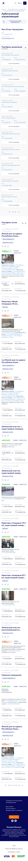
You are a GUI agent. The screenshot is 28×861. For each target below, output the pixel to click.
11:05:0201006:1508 (9, 552)
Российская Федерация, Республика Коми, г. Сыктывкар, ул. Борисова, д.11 (12, 335)
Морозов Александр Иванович (11, 165)
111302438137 (7, 75)
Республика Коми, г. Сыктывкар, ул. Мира (14, 701)
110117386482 (7, 107)
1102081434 (7, 122)
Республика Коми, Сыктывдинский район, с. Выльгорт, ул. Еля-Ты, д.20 (12, 266)
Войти (20, 3)
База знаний (9, 806)
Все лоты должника (14, 63)
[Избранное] (2, 246)
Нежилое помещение (11, 675)
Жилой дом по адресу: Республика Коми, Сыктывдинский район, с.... (14, 234)
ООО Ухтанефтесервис (8, 118)
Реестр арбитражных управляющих (17, 9)
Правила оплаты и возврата (14, 810)
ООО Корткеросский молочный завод (13, 86)
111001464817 (7, 170)
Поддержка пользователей (14, 800)
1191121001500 (20, 122)
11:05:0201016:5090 (13, 704)
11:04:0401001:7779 (15, 445)
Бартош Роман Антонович (9, 197)
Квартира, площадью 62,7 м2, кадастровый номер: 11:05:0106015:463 (14, 576)
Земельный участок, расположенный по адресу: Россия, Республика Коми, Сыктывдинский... (11, 628)
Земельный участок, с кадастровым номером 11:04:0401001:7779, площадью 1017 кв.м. (12, 427)
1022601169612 (20, 59)
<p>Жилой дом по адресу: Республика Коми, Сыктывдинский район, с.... (14, 361)
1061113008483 (20, 91)
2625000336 (7, 59)
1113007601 (7, 91)
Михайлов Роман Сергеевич (10, 71)
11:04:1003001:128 (17, 274)
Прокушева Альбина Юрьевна (11, 134)
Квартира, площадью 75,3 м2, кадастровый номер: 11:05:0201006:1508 (14, 524)
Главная (4, 9)
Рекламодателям (11, 802)
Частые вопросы (10, 808)
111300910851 (7, 185)
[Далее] (18, 212)
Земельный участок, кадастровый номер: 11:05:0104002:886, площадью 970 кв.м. (11, 472)
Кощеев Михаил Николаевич (10, 181)
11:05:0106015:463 (9, 605)
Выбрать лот (14, 817)
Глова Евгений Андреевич (9, 102)
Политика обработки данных (14, 849)
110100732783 (7, 34)
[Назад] (9, 212)
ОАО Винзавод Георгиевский (10, 55)
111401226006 (7, 138)
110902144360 (7, 154)
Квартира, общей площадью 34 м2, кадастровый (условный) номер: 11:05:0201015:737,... (14, 302)
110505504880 (7, 201)
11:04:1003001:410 (9, 270)
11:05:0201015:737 (9, 332)
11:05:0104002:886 (9, 499)
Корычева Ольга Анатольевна (10, 149)
